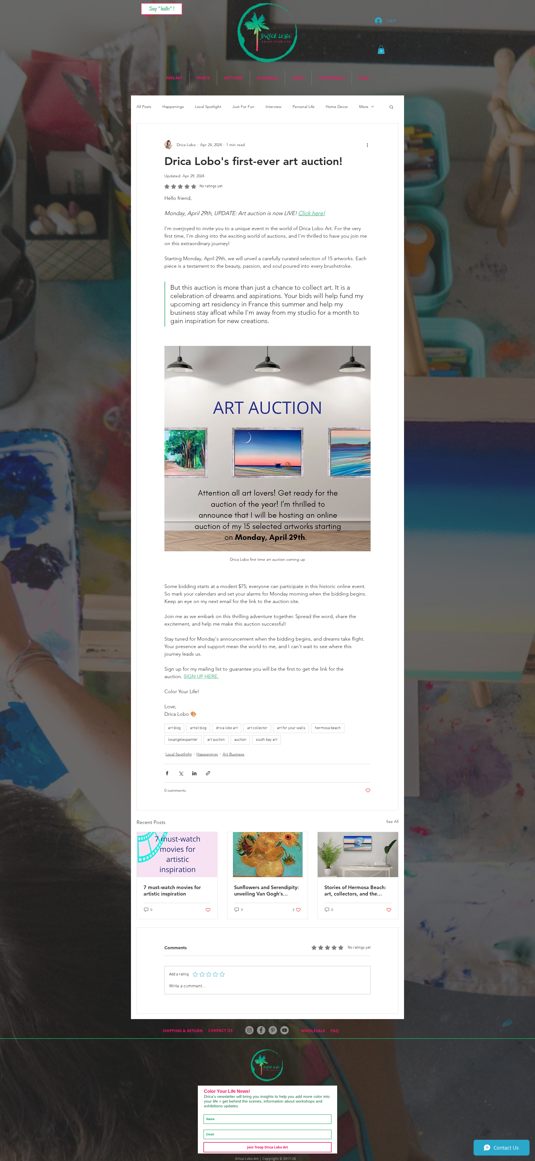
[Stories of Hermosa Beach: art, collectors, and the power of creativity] (358, 854)
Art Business (233, 754)
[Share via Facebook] (167, 773)
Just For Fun (243, 106)
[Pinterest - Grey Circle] (273, 1030)
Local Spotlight (208, 106)
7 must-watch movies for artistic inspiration (172, 890)
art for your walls (291, 728)
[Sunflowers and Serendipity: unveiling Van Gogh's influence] (267, 854)
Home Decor (337, 106)
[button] (381, 49)
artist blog (198, 728)
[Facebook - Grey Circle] (261, 1030)
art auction (216, 739)
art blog (174, 728)
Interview (273, 106)
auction (240, 739)
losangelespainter (183, 739)
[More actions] (367, 144)
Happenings (173, 106)
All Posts (144, 106)
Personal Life (304, 106)
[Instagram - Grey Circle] (249, 1030)
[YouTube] (284, 1030)
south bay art (266, 739)
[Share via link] (208, 773)
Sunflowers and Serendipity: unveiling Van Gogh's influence (266, 890)
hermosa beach (328, 728)
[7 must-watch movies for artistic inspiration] (177, 854)
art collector (257, 728)
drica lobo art (227, 728)
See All (392, 821)
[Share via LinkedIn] (194, 773)
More (363, 106)
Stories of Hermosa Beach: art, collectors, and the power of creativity (355, 890)
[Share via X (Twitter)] (180, 773)
